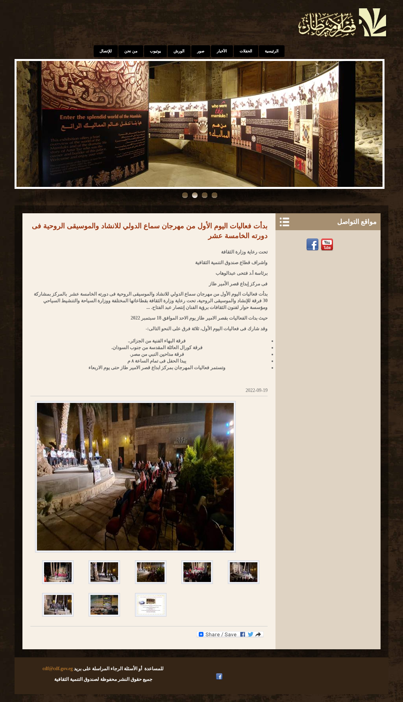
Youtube (328, 244)
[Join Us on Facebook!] (220, 676)
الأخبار (222, 51)
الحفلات (246, 51)
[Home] (343, 38)
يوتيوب (155, 51)
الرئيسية (272, 51)
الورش (179, 51)
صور (200, 51)
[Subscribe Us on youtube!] (212, 676)
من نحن (130, 51)
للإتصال (106, 51)
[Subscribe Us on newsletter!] (342, 244)
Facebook (313, 244)
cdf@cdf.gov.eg (58, 668)
